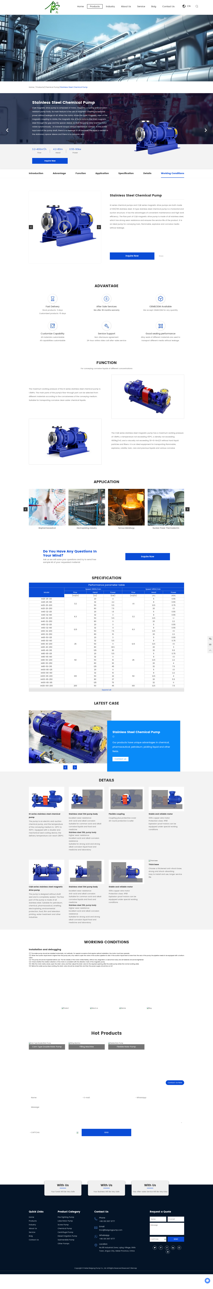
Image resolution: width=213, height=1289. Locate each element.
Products (95, 6)
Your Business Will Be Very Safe (106, 1191)
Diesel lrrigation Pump (67, 1236)
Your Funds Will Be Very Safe (63, 1191)
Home (80, 6)
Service (141, 6)
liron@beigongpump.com (110, 1230)
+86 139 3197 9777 (107, 1238)
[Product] (65, 1008)
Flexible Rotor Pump (126, 1046)
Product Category (69, 1212)
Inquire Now (50, 160)
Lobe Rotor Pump (65, 1221)
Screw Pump (63, 1224)
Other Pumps (63, 1243)
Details (147, 173)
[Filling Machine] (87, 1043)
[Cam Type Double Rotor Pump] (47, 1043)
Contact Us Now (175, 1082)
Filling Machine (87, 1046)
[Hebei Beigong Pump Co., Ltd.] (52, 7)
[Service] (122, 1008)
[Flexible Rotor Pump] (126, 1043)
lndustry (110, 6)
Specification (126, 173)
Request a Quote (160, 1212)
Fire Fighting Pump (66, 1217)
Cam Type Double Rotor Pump (47, 1046)
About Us (126, 6)
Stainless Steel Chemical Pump (136, 732)
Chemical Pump (52, 87)
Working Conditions (172, 173)
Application (102, 173)
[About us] (94, 1008)
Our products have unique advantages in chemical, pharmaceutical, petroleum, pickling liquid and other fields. (141, 747)
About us (94, 1011)
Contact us (120, 759)
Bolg (153, 6)
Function (81, 173)
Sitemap (133, 1268)
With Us (63, 1185)
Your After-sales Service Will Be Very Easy (150, 1191)
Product (65, 1011)
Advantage (59, 173)
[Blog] (149, 1008)
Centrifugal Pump (65, 1232)
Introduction (36, 173)
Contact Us (168, 6)
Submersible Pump (66, 1239)
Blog (149, 1011)
